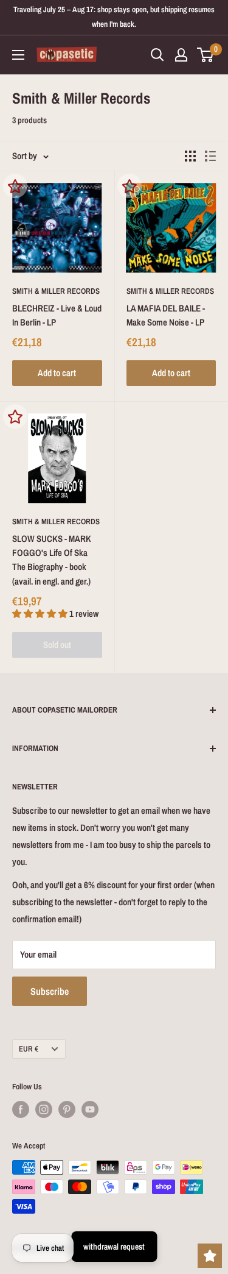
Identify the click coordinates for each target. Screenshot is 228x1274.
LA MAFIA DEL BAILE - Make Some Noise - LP (165, 315)
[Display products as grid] (190, 156)
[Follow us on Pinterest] (66, 1109)
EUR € (28, 1049)
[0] (205, 55)
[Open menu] (18, 55)
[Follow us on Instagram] (43, 1109)
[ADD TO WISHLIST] (15, 186)
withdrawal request (114, 1246)
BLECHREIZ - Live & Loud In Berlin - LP (57, 315)
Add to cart (57, 372)
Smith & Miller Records (56, 291)
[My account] (181, 55)
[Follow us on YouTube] (89, 1109)
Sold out (57, 644)
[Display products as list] (210, 156)
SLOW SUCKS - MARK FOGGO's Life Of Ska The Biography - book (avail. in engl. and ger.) (51, 560)
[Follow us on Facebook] (20, 1109)
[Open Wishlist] (210, 1256)
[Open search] (157, 55)
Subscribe (49, 991)
